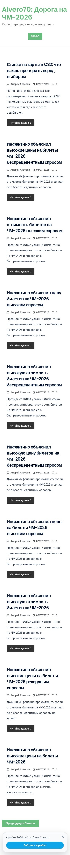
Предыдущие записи (20, 823)
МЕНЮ (35, 36)
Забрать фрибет (35, 845)
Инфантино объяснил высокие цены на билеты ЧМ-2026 (32, 756)
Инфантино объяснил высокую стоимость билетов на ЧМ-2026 (29, 602)
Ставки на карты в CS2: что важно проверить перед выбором (34, 70)
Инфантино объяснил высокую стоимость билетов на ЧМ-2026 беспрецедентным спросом (34, 376)
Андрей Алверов (20, 84)
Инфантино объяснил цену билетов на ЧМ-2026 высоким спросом (34, 299)
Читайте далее (20, 122)
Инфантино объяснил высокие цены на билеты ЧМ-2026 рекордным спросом (32, 679)
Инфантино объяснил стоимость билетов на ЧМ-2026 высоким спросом (34, 225)
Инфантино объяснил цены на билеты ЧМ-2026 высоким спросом (34, 528)
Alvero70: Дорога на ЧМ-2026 (34, 13)
